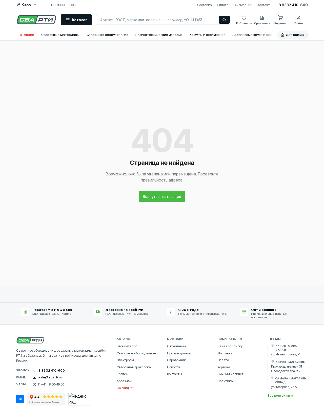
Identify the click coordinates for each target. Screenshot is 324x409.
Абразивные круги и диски (254, 35)
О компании (243, 5)
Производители (179, 353)
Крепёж (122, 374)
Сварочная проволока (134, 367)
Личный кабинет (230, 374)
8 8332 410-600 (293, 5)
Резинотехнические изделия (159, 35)
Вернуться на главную (162, 196)
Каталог (79, 20)
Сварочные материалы (60, 35)
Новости (173, 367)
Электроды (125, 360)
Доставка (204, 5)
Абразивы (124, 381)
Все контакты (279, 395)
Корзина (223, 367)
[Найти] (224, 20)
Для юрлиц (295, 35)
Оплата (223, 5)
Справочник (176, 360)
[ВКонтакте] (20, 399)
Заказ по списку (230, 346)
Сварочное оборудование (107, 35)
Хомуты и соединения (207, 35)
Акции (29, 35)
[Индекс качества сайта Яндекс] (79, 399)
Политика (225, 381)
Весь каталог (127, 346)
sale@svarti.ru (50, 377)
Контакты (264, 5)
